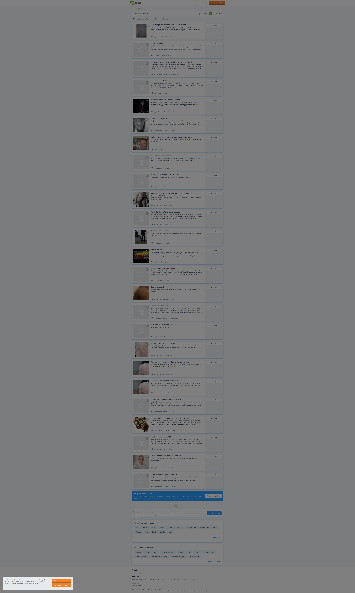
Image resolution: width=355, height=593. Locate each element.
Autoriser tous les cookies (61, 581)
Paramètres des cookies (61, 585)
